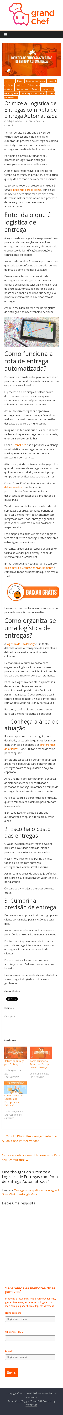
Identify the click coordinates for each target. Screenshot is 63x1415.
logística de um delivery (21, 644)
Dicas (19, 81)
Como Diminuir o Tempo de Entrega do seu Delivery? (39, 1064)
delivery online (13, 487)
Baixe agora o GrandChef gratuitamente (28, 568)
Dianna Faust (35, 121)
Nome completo (13, 1313)
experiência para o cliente (25, 190)
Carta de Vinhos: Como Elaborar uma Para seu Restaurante (31, 1157)
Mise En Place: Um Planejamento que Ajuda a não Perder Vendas (29, 1138)
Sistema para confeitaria (27, 89)
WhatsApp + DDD (14, 1332)
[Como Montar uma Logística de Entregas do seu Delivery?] (15, 1087)
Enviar (12, 1372)
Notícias (20, 85)
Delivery (9, 81)
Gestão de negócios (35, 81)
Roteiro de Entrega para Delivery (14, 1062)
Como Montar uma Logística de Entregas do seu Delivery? (14, 1100)
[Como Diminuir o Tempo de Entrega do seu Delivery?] (41, 1053)
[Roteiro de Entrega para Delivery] (15, 1053)
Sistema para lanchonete (33, 93)
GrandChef (19, 445)
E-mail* (8, 1351)
